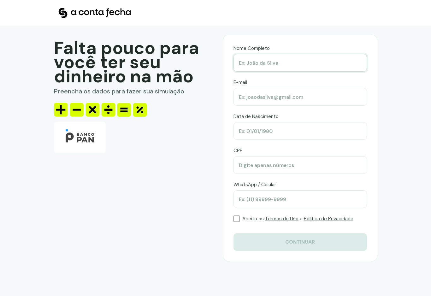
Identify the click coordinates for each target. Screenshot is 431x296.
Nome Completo (251, 48)
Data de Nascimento (256, 116)
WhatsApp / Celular (254, 184)
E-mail (240, 82)
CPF (237, 150)
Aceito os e (297, 219)
